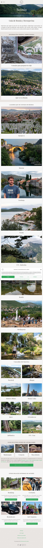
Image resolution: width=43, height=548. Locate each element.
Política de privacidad (21, 535)
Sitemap (21, 530)
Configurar (35, 276)
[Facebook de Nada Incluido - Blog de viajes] (18, 544)
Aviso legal (22, 533)
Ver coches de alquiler (11, 523)
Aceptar (8, 276)
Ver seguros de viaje (32, 523)
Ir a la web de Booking (11, 499)
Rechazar (21, 276)
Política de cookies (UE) (21, 537)
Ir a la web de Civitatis (32, 499)
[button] (40, 269)
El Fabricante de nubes (24, 541)
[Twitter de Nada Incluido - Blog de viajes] (20, 544)
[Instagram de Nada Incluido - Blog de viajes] (23, 544)
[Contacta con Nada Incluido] (25, 544)
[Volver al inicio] (21, 2)
